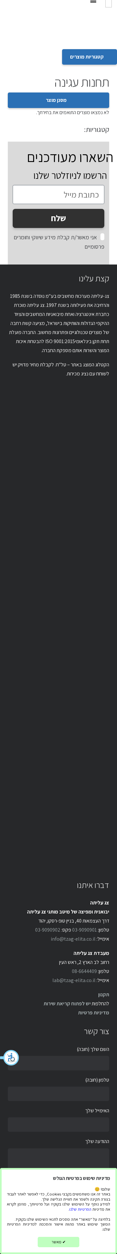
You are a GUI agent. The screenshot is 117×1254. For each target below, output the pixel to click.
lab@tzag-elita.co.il (74, 980)
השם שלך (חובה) (93, 1049)
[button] (10, 1058)
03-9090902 (47, 929)
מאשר (59, 1242)
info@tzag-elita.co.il (73, 938)
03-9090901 (84, 929)
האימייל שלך (97, 1110)
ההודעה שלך (97, 1141)
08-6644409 (84, 971)
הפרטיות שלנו (80, 1209)
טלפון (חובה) (97, 1079)
